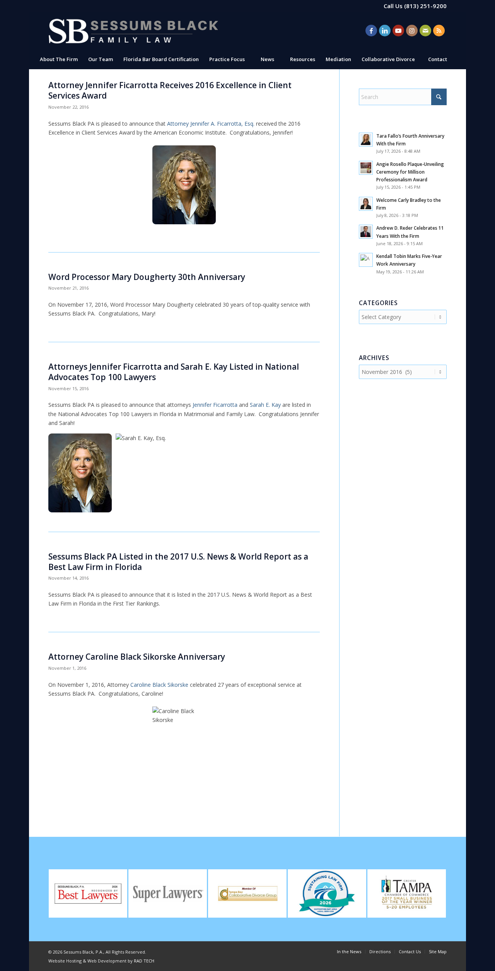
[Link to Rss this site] (439, 30)
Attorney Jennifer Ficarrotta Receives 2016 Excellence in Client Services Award (170, 90)
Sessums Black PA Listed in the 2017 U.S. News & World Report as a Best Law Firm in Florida (178, 561)
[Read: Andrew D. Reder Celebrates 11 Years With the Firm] (366, 232)
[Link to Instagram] (412, 30)
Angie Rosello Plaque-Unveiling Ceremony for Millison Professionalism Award (410, 172)
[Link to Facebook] (371, 30)
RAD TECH (144, 961)
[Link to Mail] (425, 30)
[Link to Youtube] (398, 30)
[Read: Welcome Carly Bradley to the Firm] (366, 204)
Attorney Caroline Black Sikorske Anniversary (136, 656)
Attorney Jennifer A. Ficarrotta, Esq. (211, 123)
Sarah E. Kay (266, 404)
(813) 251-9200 (425, 6)
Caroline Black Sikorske (159, 684)
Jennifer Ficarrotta (215, 404)
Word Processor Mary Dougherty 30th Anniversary (146, 276)
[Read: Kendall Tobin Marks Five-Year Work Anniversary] (366, 260)
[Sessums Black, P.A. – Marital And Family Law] (133, 30)
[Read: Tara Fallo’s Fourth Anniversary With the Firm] (366, 140)
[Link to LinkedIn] (385, 30)
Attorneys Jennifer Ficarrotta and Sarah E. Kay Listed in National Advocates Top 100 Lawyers (173, 371)
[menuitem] (58, 59)
